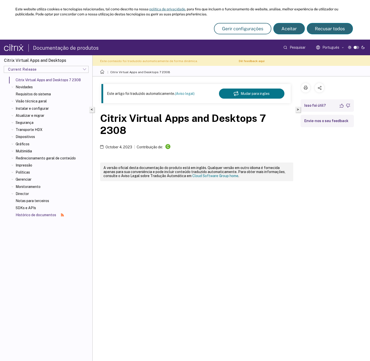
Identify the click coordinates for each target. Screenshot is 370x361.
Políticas (23, 172)
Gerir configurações (242, 28)
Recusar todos (330, 28)
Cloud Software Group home (215, 176)
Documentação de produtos (66, 48)
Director (22, 194)
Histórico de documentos (36, 215)
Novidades (24, 87)
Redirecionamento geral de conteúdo (46, 158)
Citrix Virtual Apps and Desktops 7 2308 (140, 72)
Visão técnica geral (31, 101)
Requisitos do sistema (33, 94)
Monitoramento (28, 187)
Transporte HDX (29, 130)
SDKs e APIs (26, 208)
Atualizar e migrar (30, 116)
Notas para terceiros (32, 201)
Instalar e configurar (32, 108)
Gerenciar (23, 179)
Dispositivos (25, 137)
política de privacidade (167, 9)
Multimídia (24, 151)
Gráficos (22, 144)
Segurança (24, 123)
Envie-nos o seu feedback (326, 121)
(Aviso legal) (185, 94)
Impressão (24, 165)
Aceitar (289, 28)
